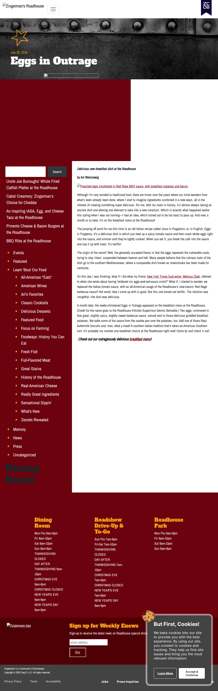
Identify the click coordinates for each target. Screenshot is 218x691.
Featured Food (32, 320)
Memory (19, 429)
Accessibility (53, 681)
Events (18, 253)
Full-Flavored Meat (35, 360)
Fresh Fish (29, 351)
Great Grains (31, 368)
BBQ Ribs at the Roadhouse (28, 241)
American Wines (34, 285)
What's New (30, 411)
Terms (33, 681)
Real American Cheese (39, 385)
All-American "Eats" (36, 277)
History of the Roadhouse (41, 377)
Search (57, 171)
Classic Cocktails (34, 303)
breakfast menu (140, 339)
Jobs (104, 681)
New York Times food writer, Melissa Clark (173, 276)
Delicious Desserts (35, 311)
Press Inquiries (128, 681)
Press (17, 446)
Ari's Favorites (32, 294)
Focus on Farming (35, 328)
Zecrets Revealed (34, 420)
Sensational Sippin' (36, 402)
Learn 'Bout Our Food (29, 270)
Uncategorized (24, 455)
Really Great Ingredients (40, 394)
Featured (20, 261)
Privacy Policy (13, 681)
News (17, 438)
